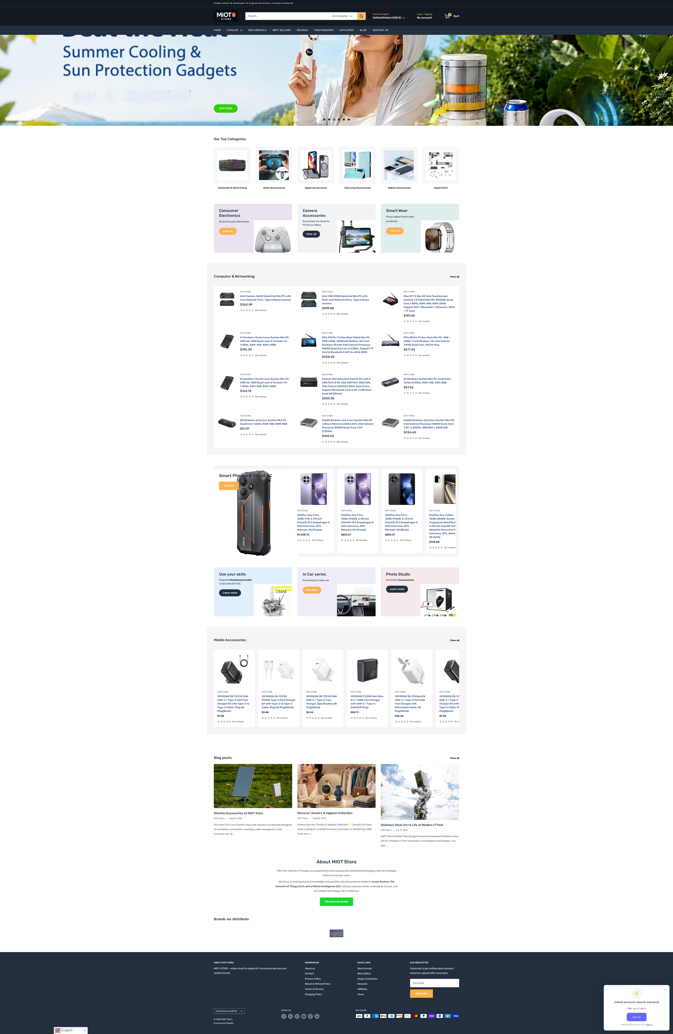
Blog (363, 30)
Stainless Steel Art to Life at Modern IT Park (412, 825)
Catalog (232, 30)
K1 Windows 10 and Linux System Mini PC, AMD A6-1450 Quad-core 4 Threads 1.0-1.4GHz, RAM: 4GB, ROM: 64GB (265, 341)
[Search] (361, 16)
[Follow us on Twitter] (290, 1016)
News (361, 994)
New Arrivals (257, 30)
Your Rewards (324, 30)
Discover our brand (336, 901)
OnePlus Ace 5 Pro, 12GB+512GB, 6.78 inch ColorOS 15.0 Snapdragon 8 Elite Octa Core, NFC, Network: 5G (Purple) (357, 522)
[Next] (459, 167)
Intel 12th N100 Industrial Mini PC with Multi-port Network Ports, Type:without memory (345, 300)
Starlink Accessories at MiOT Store (238, 813)
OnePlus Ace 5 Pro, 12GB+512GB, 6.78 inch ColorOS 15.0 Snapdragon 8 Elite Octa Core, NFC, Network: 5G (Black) (401, 522)
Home (217, 30)
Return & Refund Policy (318, 983)
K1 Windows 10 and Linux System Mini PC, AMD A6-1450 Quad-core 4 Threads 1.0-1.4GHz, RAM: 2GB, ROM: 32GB (265, 382)
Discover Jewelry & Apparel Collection (325, 813)
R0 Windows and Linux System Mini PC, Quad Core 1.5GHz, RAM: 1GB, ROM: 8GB (263, 422)
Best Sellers (282, 30)
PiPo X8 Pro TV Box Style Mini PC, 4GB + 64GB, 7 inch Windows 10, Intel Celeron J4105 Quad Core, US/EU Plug (427, 341)
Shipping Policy (313, 994)
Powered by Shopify (224, 1023)
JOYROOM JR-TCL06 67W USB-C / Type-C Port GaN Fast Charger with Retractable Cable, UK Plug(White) (410, 704)
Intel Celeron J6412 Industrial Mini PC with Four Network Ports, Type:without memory (265, 298)
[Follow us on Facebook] (283, 1016)
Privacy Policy (313, 978)
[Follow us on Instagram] (297, 1016)
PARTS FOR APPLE (230, 108)
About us (310, 968)
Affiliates (347, 30)
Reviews (302, 30)
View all (455, 276)
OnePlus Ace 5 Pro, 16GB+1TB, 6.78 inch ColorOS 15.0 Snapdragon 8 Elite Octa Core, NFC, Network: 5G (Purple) (313, 522)
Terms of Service (314, 989)
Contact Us (380, 30)
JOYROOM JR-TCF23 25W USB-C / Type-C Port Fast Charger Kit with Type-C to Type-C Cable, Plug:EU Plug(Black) (455, 704)
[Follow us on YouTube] (303, 1016)
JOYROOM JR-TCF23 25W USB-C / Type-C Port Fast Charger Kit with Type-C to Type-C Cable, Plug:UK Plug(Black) (233, 704)
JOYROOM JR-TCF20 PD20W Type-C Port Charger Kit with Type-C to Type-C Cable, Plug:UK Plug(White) (278, 702)
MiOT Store (245, 292)
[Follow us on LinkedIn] (317, 1016)
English (66, 1030)
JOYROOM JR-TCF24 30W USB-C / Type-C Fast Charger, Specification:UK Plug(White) (321, 702)
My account (424, 17)
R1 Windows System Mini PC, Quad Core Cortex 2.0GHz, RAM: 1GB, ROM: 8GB (427, 380)
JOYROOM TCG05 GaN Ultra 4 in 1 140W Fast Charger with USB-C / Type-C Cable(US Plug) (367, 702)
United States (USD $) (226, 1011)
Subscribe (421, 993)
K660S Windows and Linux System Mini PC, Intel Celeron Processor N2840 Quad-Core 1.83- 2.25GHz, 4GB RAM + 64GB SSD (429, 424)
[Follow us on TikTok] (310, 1016)
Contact (309, 973)
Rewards (362, 983)
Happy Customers (368, 978)
